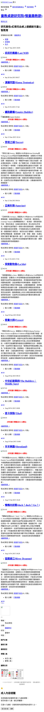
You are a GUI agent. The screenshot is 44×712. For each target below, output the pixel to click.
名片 (6, 44)
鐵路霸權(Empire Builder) (19, 112)
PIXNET (9, 682)
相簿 (6, 39)
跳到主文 (4, 21)
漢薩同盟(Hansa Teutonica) (19, 82)
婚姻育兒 (17, 35)
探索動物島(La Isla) (15, 264)
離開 (11, 709)
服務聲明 (22, 684)
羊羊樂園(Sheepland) (16, 446)
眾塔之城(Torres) (14, 142)
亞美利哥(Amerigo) (15, 205)
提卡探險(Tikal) (13, 413)
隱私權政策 (36, 682)
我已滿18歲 (5, 709)
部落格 (7, 42)
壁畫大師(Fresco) (14, 320)
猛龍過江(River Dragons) (18, 558)
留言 (20, 66)
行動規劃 (17, 70)
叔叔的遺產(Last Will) (17, 53)
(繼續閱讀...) (5, 62)
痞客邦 (16, 66)
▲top (3, 74)
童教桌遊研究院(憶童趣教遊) (21, 16)
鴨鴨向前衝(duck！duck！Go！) (22, 505)
